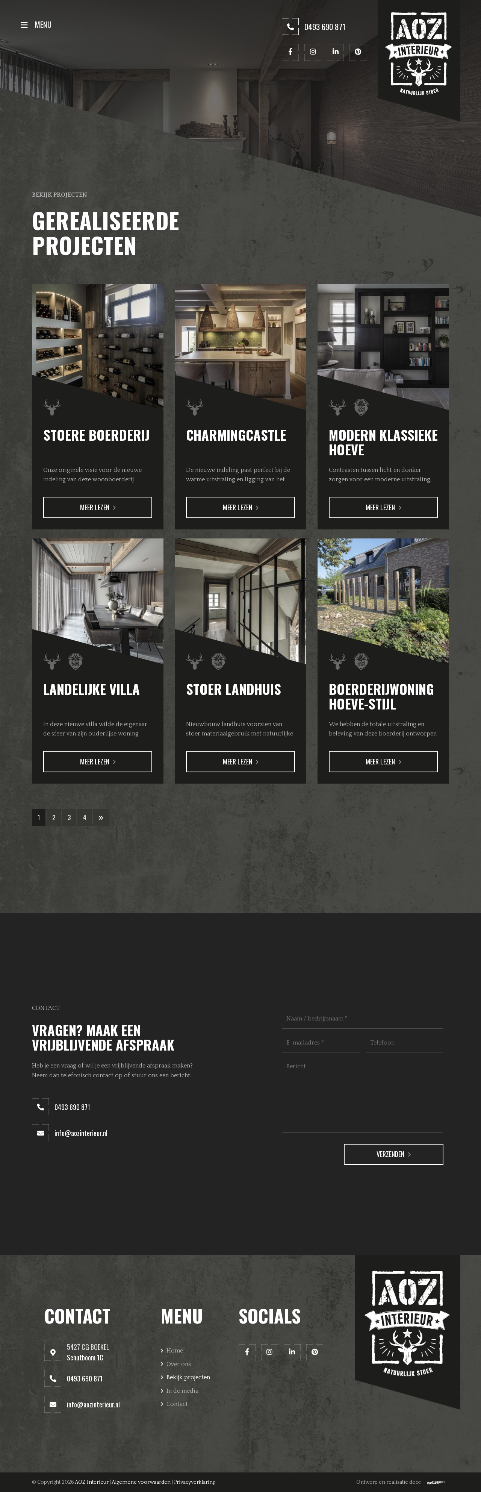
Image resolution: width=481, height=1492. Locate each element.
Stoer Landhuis (233, 689)
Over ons (178, 1364)
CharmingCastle (236, 434)
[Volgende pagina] (101, 817)
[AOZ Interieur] (419, 60)
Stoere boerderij (96, 434)
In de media (182, 1390)
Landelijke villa (91, 689)
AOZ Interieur (92, 1482)
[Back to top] (467, 1478)
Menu (42, 24)
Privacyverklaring (194, 1482)
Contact (177, 1404)
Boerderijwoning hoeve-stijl (381, 696)
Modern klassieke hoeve (383, 442)
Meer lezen (94, 507)
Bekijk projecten (188, 1377)
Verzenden (390, 1154)
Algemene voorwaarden (141, 1482)
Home (174, 1350)
